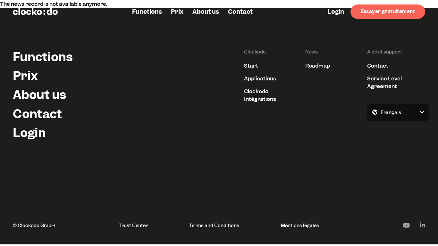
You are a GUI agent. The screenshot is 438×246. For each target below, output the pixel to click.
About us (205, 12)
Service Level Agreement (384, 82)
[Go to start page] (35, 11)
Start (251, 65)
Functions (147, 12)
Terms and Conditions (214, 225)
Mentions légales (300, 225)
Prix (177, 12)
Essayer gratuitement (388, 11)
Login (335, 12)
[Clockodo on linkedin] (422, 225)
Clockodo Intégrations (260, 95)
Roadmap (317, 65)
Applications (260, 78)
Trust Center (133, 225)
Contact (240, 12)
